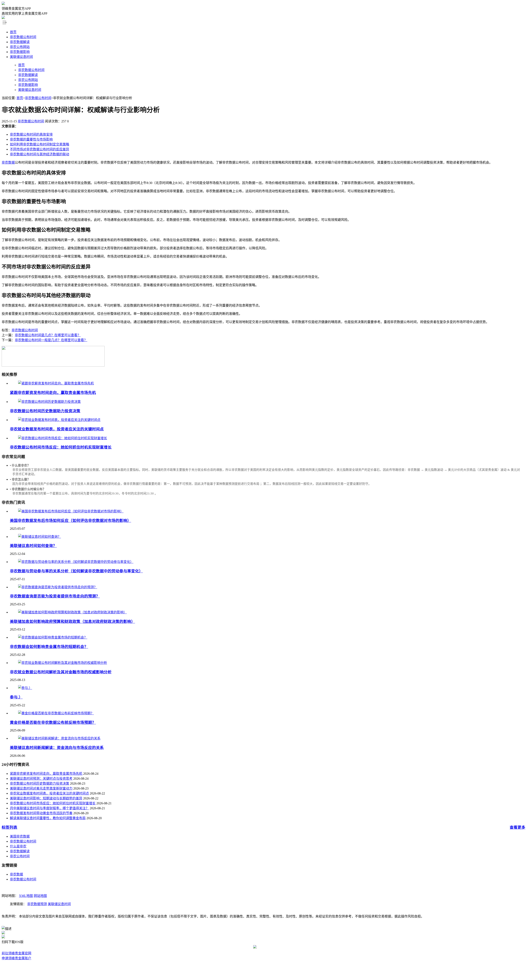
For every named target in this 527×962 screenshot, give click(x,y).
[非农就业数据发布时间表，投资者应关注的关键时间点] (59, 420)
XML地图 (26, 896)
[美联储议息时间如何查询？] (39, 536)
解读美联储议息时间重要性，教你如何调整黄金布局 (48, 818)
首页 (13, 32)
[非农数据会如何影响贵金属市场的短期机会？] (52, 637)
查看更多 (517, 827)
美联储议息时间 (21, 57)
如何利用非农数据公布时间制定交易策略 (39, 144)
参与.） (16, 697)
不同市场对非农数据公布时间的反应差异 (39, 149)
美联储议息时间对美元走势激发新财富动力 (41, 788)
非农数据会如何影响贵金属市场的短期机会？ (49, 646)
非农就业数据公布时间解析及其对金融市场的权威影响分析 (61, 672)
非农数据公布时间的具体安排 (31, 134)
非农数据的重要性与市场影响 (31, 139)
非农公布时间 (20, 856)
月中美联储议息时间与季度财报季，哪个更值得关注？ (49, 808)
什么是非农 (18, 846)
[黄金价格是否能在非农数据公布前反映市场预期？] (56, 713)
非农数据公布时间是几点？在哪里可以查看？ (48, 335)
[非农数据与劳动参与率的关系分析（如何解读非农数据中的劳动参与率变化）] (75, 562)
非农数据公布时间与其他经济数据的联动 (39, 154)
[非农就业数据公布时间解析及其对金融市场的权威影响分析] (62, 662)
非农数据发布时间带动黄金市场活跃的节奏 (41, 813)
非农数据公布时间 (23, 37)
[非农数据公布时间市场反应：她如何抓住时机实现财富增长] (62, 438)
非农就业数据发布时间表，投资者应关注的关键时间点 (57, 429)
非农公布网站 (20, 47)
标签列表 (9, 827)
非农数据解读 (20, 42)
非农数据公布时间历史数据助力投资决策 (45, 411)
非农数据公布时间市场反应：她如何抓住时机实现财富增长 (61, 447)
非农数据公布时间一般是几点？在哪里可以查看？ (51, 340)
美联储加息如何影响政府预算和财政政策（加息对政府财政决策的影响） (72, 621)
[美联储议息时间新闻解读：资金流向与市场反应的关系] (59, 738)
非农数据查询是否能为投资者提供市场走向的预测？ (55, 596)
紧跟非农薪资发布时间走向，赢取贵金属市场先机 (53, 392)
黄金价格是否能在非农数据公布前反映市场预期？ (53, 722)
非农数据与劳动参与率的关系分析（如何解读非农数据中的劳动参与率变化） (76, 571)
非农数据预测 (37, 904)
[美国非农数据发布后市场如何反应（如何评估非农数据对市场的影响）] (71, 511)
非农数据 (8, 162)
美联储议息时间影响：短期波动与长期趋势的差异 (46, 798)
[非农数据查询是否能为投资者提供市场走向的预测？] (57, 587)
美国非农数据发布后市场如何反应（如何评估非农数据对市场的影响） (70, 520)
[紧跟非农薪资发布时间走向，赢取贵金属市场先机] (56, 383)
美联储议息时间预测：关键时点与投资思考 (41, 778)
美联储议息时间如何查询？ (33, 546)
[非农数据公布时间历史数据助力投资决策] (49, 401)
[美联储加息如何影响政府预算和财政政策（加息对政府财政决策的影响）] (72, 612)
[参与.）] (25, 688)
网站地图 (40, 896)
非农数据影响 (20, 52)
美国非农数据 (20, 836)
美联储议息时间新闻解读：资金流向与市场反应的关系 (57, 747)
